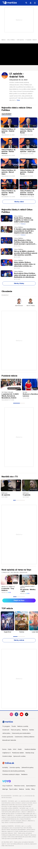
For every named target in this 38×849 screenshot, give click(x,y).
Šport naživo (13, 789)
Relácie (3, 39)
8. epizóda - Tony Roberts (8, 589)
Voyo (9, 592)
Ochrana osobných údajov (11, 774)
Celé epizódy (20, 39)
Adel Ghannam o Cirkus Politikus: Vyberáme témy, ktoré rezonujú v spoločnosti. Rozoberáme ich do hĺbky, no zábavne (24, 242)
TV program (6, 726)
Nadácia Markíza (30, 749)
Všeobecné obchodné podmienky (13, 771)
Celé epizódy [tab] (6, 114)
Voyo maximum (7, 786)
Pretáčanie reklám (18, 753)
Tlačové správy (16, 730)
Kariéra (31, 730)
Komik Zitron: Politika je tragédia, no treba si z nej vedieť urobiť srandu (23, 220)
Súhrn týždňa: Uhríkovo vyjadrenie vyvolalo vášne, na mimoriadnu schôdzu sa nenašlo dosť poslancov (24, 264)
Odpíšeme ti (6, 753)
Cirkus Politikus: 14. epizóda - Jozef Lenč (27, 150)
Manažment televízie (9, 740)
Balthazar (5, 493)
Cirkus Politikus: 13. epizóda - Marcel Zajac (9, 172)
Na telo (25, 392)
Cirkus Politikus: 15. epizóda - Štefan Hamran (9, 151)
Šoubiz (14, 726)
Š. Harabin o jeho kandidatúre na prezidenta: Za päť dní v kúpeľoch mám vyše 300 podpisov (25, 231)
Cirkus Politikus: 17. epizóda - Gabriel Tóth (9, 131)
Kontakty (5, 767)
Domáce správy (15, 767)
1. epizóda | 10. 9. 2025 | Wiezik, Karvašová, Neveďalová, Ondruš (10, 396)
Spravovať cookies (19, 756)
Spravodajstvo (31, 786)
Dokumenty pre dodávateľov (21, 733)
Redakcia (24, 774)
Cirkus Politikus (11, 39)
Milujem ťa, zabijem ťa (8, 586)
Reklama (25, 730)
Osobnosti (5, 730)
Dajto (9, 749)
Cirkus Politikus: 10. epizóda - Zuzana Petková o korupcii (27, 192)
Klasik (20, 749)
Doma (4, 749)
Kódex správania (7, 737)
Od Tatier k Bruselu (7, 392)
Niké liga (5, 789)
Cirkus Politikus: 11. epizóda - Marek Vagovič (9, 192)
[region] (19, 115)
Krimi (14, 749)
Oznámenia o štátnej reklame (24, 737)
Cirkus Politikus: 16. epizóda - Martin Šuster (27, 131)
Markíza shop (30, 753)
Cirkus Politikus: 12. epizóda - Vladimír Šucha (27, 172)
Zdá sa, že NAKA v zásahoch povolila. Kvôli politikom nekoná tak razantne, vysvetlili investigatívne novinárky (25, 253)
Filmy (33, 789)
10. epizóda (6, 495)
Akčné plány (6, 733)
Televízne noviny (19, 786)
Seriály (28, 789)
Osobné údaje (7, 756)
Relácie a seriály (22, 726)
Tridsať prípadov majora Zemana (27, 587)
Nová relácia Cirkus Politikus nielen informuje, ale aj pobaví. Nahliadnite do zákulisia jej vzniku (25, 275)
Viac (18, 100)
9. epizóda (26, 495)
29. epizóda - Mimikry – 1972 (27, 590)
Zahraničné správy (27, 767)
